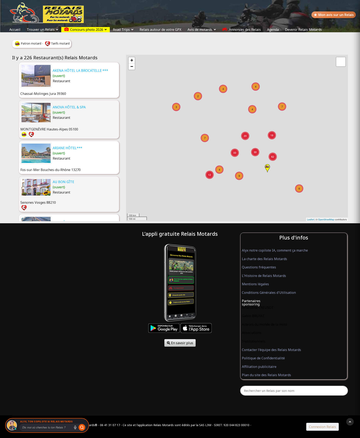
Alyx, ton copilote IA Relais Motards (46, 421)
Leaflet (310, 219)
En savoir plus (181, 343)
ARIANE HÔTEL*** (67, 148)
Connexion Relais (322, 426)
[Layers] (340, 61)
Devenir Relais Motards (303, 29)
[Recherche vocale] (75, 427)
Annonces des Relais (245, 29)
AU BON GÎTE (63, 182)
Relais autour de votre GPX (160, 29)
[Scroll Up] (350, 422)
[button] (294, 301)
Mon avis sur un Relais (336, 14)
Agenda (273, 29)
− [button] (131, 66)
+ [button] (131, 60)
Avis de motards (200, 29)
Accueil (14, 29)
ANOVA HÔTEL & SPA (69, 107)
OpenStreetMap (326, 219)
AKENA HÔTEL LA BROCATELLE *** (80, 70)
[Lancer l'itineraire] (82, 427)
